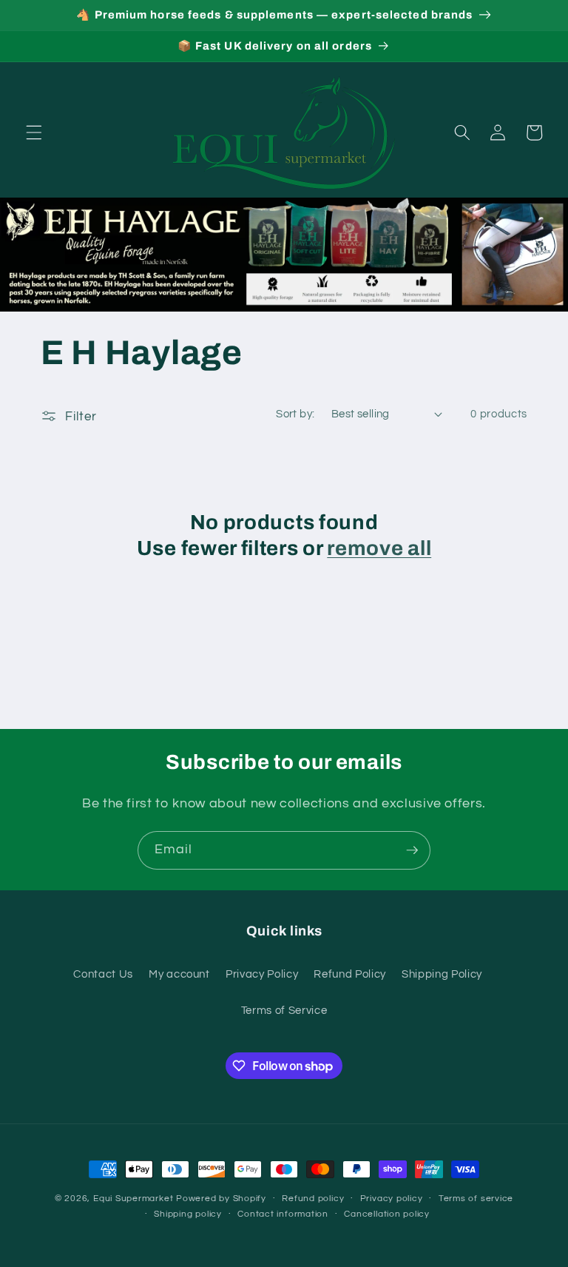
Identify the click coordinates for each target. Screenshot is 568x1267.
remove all (379, 548)
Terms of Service (284, 1010)
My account (179, 974)
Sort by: (295, 414)
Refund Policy (350, 974)
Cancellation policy (387, 1214)
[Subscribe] (412, 850)
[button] (34, 132)
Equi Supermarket (133, 1198)
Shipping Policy (442, 974)
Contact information (282, 1214)
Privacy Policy (262, 974)
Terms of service (476, 1198)
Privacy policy (391, 1198)
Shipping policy (188, 1214)
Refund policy (313, 1198)
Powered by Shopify (221, 1198)
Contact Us (103, 974)
